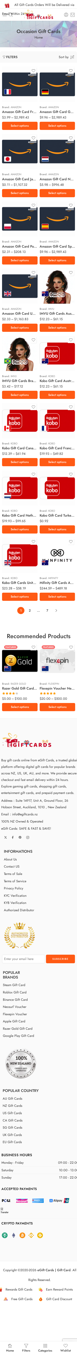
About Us (10, 859)
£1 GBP (13, 283)
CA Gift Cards (12, 1120)
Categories (45, 1350)
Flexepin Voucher (15, 1014)
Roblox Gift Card (14, 992)
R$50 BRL (13, 365)
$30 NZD (51, 664)
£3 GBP (13, 295)
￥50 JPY (13, 154)
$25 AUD (51, 291)
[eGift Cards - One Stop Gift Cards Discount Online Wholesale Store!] (38, 15)
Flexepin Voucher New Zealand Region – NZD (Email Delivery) (57, 688)
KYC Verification (15, 895)
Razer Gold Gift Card (17, 1028)
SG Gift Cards (12, 1127)
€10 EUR (13, 99)
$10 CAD (13, 420)
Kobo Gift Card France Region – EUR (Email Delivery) (57, 448)
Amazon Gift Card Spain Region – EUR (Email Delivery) (57, 246)
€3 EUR (13, 87)
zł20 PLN (13, 234)
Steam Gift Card (14, 985)
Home (38, 37)
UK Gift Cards (12, 1135)
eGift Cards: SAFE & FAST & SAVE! (26, 828)
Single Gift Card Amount (10, 73)
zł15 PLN (13, 228)
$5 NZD (13, 658)
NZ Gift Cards (12, 1106)
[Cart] (72, 14)
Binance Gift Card (15, 999)
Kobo (51, 376)
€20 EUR (51, 99)
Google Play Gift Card (18, 1036)
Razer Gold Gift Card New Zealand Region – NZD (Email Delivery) (20, 688)
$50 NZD (13, 676)
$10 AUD (51, 285)
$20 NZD (13, 670)
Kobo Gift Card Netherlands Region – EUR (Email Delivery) (20, 515)
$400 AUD (50, 567)
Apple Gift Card (14, 1021)
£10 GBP (13, 560)
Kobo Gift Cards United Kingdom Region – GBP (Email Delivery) (20, 582)
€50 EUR (13, 500)
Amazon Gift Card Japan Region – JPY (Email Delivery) (20, 179)
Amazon (16, 107)
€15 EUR (50, 93)
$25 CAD (13, 426)
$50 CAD (13, 432)
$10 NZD (13, 664)
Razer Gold (18, 684)
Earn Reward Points (59, 1289)
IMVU (51, 309)
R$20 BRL (13, 359)
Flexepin (53, 684)
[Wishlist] (33, 71)
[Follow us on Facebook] (12, 837)
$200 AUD (50, 560)
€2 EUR (13, 81)
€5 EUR (13, 93)
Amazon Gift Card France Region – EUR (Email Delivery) (20, 111)
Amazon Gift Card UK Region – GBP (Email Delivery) (20, 313)
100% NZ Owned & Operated (22, 821)
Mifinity (53, 578)
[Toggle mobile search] (10, 14)
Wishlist (65, 1350)
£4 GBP (13, 301)
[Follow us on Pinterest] (20, 837)
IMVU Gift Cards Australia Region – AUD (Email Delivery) (57, 313)
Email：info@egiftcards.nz (19, 814)
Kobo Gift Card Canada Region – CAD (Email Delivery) (20, 448)
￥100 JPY (13, 161)
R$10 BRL (13, 352)
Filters (11, 57)
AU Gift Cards (12, 1098)
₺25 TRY (50, 500)
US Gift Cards (12, 1113)
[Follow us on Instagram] (28, 837)
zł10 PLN (13, 222)
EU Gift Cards (12, 1142)
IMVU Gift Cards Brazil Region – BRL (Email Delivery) (20, 380)
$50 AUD (51, 298)
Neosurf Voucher (14, 1006)
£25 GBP (13, 567)
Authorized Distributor (19, 910)
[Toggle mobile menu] (4, 14)
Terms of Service (15, 881)
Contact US (12, 866)
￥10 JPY (13, 148)
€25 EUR (51, 432)
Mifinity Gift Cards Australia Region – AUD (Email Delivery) (57, 582)
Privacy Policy (13, 888)
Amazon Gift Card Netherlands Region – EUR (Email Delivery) (57, 179)
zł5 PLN (13, 215)
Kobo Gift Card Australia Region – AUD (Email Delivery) (57, 380)
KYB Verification (15, 903)
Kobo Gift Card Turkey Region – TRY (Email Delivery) (57, 515)
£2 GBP (13, 289)
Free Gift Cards (21, 1299)
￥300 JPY (13, 167)
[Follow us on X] (5, 837)
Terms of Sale (13, 873)
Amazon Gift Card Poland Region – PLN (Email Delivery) (20, 246)
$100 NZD (50, 676)
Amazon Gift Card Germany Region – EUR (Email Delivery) (57, 111)
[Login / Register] (66, 14)
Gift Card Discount (59, 1299)
